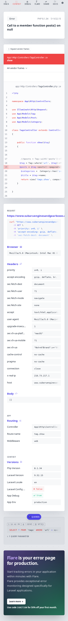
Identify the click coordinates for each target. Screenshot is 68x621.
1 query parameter (19, 536)
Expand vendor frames (20, 49)
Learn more (16, 601)
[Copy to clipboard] (57, 222)
